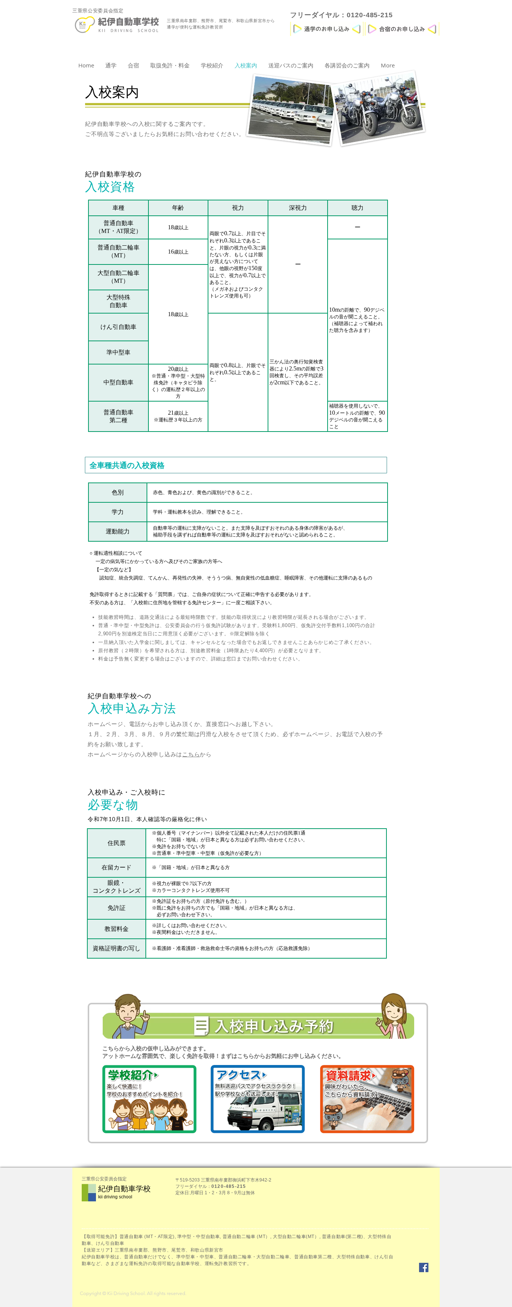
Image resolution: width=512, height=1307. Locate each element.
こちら (191, 754)
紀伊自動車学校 (124, 1189)
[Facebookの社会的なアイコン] (423, 1267)
